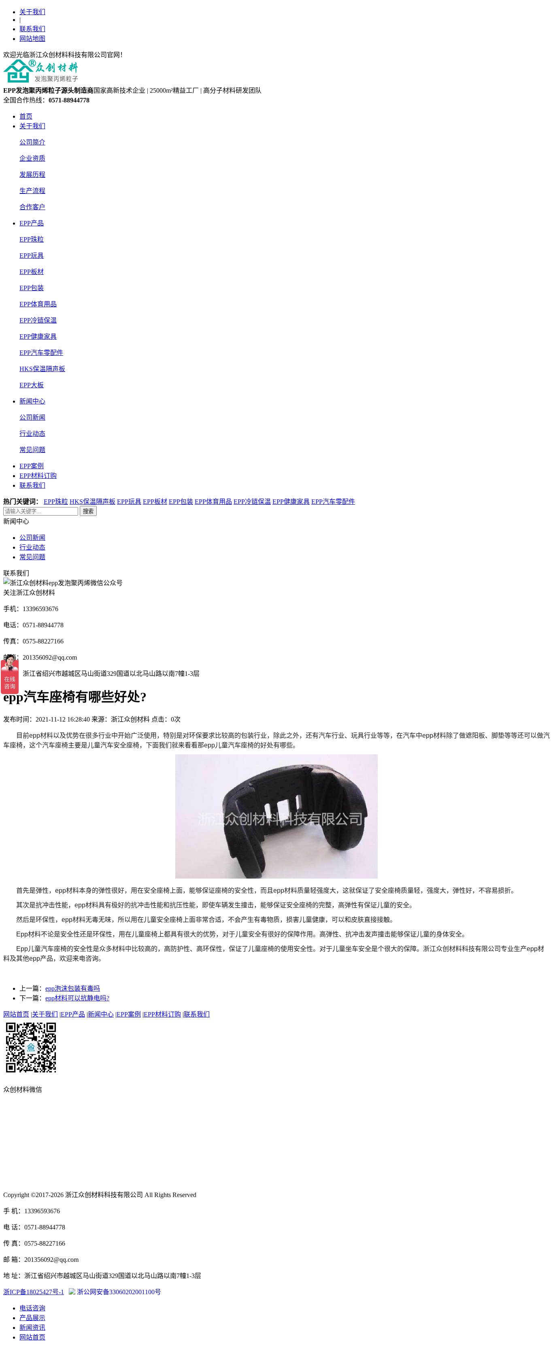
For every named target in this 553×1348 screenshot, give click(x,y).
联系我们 (32, 28)
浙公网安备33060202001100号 (118, 1292)
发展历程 (32, 174)
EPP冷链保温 (38, 320)
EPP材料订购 (38, 475)
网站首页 (16, 1014)
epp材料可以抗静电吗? (77, 998)
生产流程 (32, 190)
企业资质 (32, 158)
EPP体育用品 (38, 304)
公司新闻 (32, 417)
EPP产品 (31, 223)
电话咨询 (32, 1308)
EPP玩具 (31, 255)
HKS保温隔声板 (42, 368)
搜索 (88, 511)
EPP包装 (31, 287)
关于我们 (32, 11)
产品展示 (32, 1317)
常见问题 (32, 449)
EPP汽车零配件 (41, 352)
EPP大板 (31, 385)
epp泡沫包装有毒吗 (72, 988)
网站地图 (32, 38)
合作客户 (32, 207)
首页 (25, 116)
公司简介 (32, 142)
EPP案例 (31, 466)
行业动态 (32, 433)
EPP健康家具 (38, 336)
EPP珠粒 (31, 239)
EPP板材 (31, 271)
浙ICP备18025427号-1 (33, 1292)
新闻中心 (32, 401)
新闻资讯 (32, 1327)
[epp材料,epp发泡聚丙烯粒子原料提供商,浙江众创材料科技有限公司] (41, 81)
